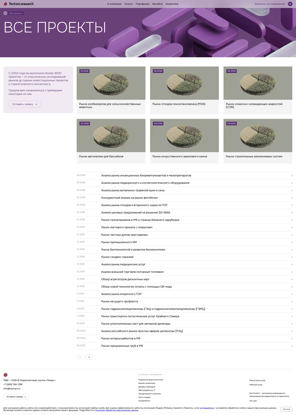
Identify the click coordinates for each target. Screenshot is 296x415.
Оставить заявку (22, 104)
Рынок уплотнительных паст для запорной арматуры (135, 323)
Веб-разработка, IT (147, 390)
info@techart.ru (11, 388)
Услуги (129, 4)
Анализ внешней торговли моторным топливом (132, 272)
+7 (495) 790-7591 (13, 384)
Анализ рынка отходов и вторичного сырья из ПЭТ (134, 205)
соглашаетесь (207, 408)
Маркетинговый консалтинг (151, 380)
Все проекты (15, 13)
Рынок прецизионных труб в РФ (122, 346)
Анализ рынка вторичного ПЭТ (121, 294)
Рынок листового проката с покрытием (126, 227)
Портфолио (142, 4)
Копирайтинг (144, 401)
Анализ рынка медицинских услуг (123, 264)
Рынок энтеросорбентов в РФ (120, 338)
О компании (114, 4)
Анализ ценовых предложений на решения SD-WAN (135, 212)
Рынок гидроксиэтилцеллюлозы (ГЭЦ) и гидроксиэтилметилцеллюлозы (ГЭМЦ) (153, 309)
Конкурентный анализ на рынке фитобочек (129, 197)
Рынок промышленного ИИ (119, 242)
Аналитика (172, 4)
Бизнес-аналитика (147, 383)
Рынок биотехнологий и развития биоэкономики (133, 249)
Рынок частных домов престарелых (124, 235)
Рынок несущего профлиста (119, 301)
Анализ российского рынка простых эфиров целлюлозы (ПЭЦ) (142, 331)
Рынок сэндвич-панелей (117, 257)
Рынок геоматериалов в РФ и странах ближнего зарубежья (140, 220)
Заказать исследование (269, 4)
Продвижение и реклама (150, 393)
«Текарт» (50, 380)
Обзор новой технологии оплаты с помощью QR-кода (136, 286)
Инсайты (157, 4)
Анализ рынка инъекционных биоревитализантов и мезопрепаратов (146, 175)
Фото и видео (145, 397)
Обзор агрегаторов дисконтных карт (125, 279)
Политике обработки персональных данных (116, 410)
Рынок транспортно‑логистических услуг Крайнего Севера (140, 316)
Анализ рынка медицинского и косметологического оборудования (145, 183)
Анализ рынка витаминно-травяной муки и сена (132, 190)
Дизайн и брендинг (147, 387)
